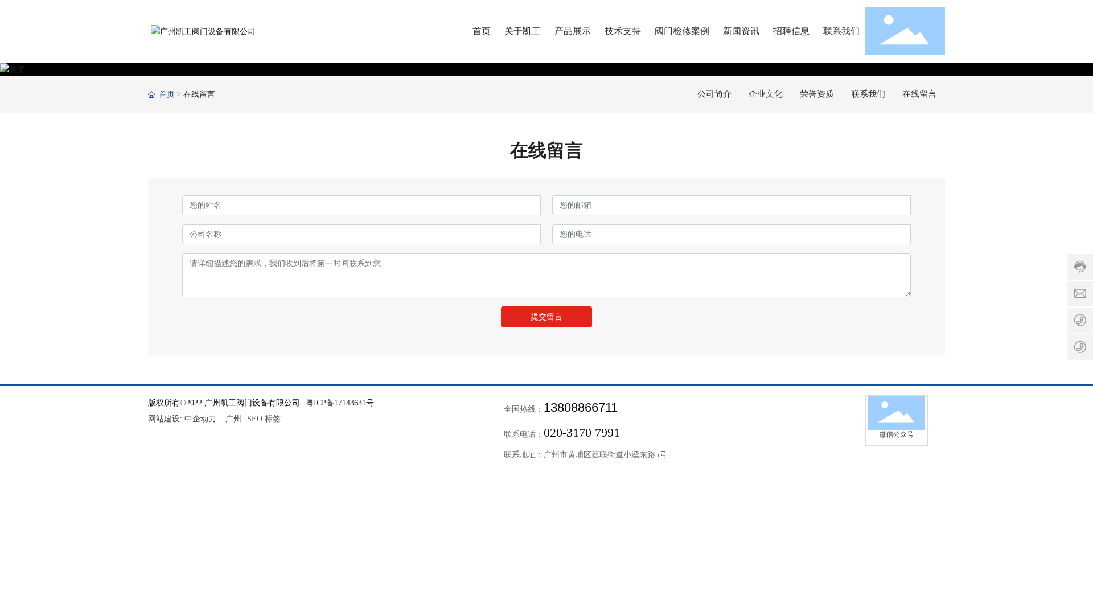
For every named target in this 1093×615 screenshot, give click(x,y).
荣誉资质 (817, 94)
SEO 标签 (264, 419)
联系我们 (868, 94)
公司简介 (714, 94)
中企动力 (200, 419)
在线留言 (919, 94)
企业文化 (766, 94)
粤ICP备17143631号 (340, 403)
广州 (233, 419)
